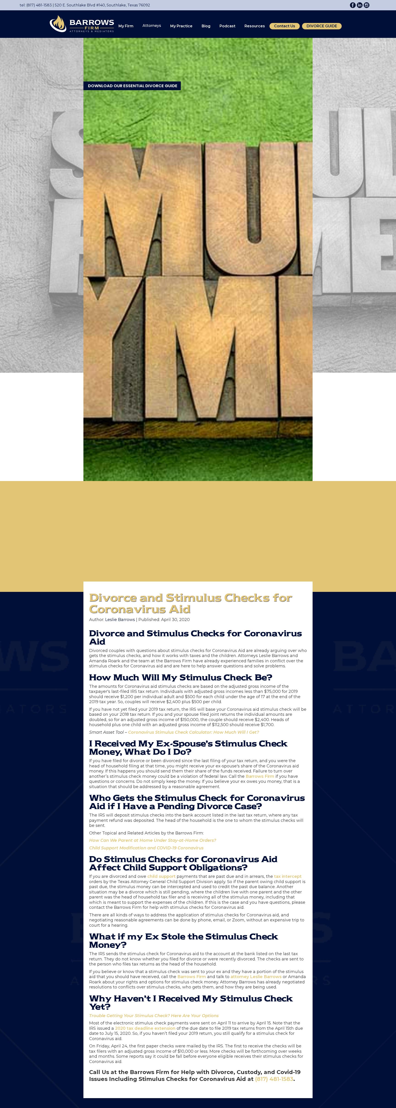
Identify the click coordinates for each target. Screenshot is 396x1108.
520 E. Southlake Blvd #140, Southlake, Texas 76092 (101, 5)
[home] (79, 23)
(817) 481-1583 (274, 1079)
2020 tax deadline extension (145, 1028)
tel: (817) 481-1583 (36, 5)
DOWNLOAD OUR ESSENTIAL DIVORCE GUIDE (132, 86)
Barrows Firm (260, 776)
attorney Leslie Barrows (256, 976)
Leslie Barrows (120, 619)
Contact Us (284, 26)
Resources (255, 26)
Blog (206, 26)
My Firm (125, 26)
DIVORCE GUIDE (322, 26)
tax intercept (288, 876)
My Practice (181, 26)
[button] (125, 26)
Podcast (227, 26)
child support (161, 876)
